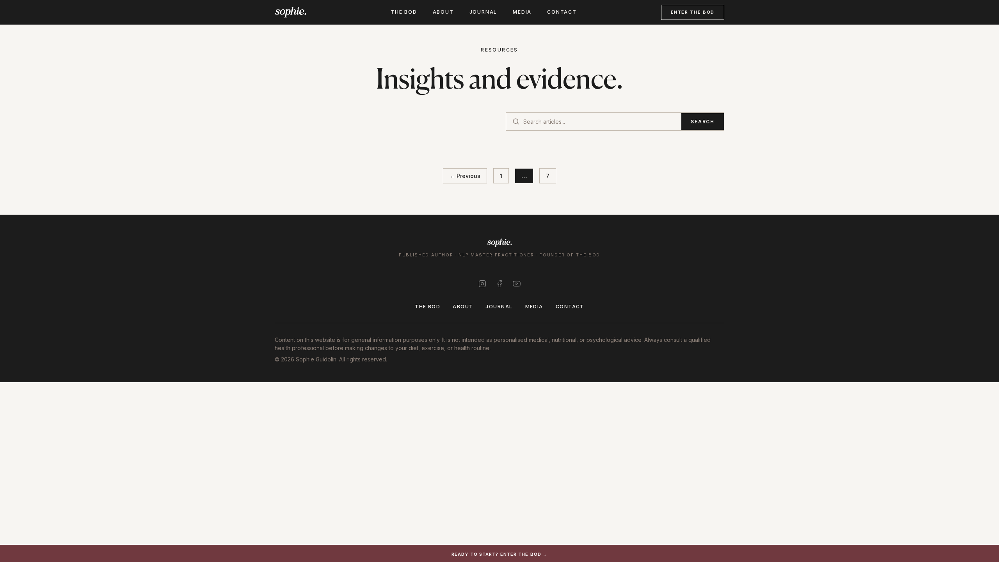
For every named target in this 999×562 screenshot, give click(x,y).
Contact (562, 12)
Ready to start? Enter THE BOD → (499, 554)
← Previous (465, 176)
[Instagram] (482, 284)
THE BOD (404, 12)
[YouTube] (517, 284)
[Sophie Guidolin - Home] (290, 12)
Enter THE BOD (693, 12)
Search (703, 121)
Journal (483, 12)
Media (522, 12)
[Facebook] (499, 284)
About (443, 12)
